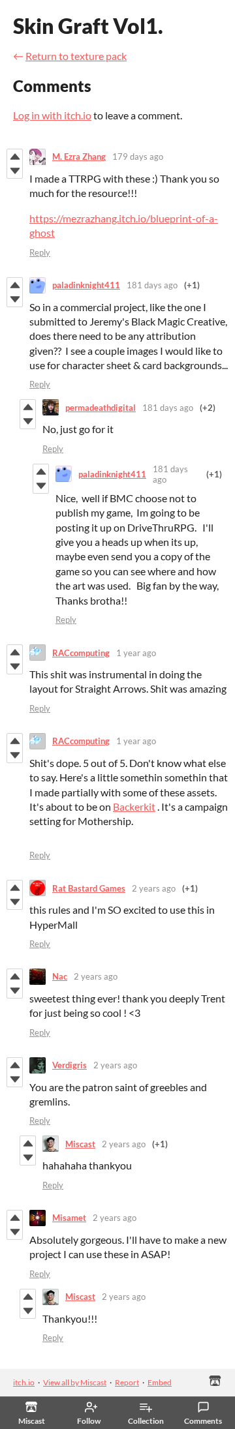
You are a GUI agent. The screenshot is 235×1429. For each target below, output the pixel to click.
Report (127, 1382)
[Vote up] (14, 156)
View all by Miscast (74, 1382)
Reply (39, 252)
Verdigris (69, 1065)
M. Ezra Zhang (79, 156)
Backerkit (134, 806)
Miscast (80, 1144)
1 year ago (136, 653)
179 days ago (137, 156)
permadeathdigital (100, 407)
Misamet (69, 1217)
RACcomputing (81, 653)
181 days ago (152, 285)
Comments (203, 1421)
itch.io (24, 1382)
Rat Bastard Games (88, 888)
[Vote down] (14, 171)
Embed (160, 1382)
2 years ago (154, 888)
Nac (59, 976)
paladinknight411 (86, 285)
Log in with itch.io (52, 115)
